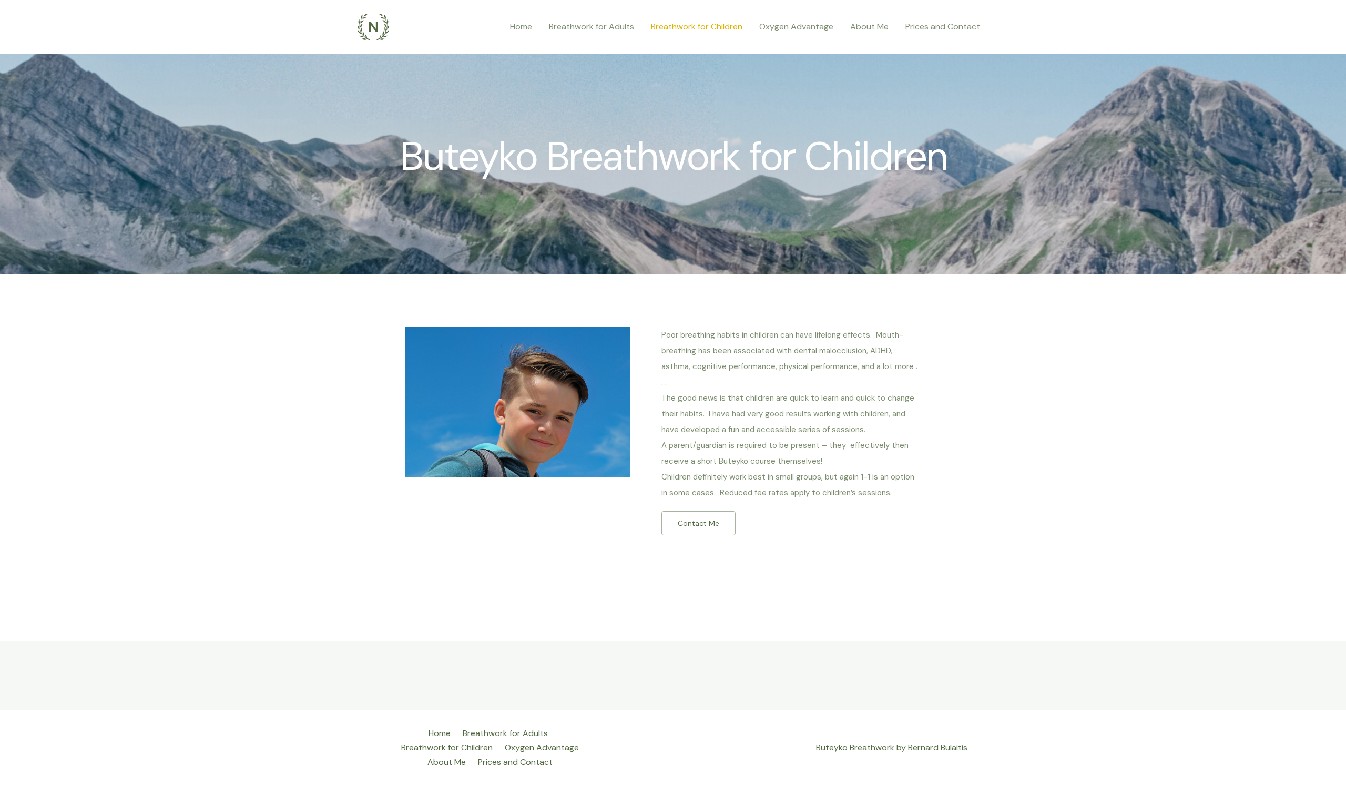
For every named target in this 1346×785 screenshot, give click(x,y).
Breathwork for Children (696, 26)
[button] (698, 523)
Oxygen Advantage (796, 26)
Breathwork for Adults (591, 26)
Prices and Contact (942, 26)
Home (521, 26)
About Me (869, 26)
